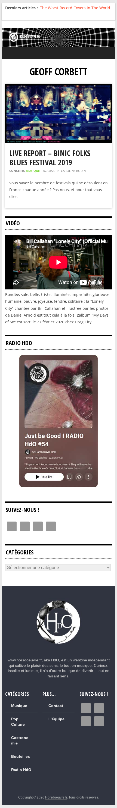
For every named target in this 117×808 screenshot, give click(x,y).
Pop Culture (18, 722)
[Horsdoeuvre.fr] (58, 37)
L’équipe (56, 719)
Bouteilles (20, 756)
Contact (55, 705)
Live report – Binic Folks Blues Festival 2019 (49, 158)
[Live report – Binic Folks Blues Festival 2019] (58, 87)
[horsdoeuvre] (58, 601)
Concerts (17, 171)
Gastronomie (20, 740)
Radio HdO (21, 770)
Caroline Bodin (73, 171)
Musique (33, 171)
